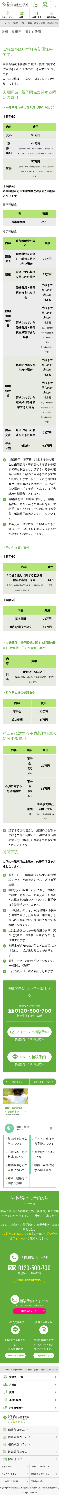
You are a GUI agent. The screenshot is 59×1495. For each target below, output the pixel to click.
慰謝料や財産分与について (17, 1141)
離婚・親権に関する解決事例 (44, 1167)
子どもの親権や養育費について (44, 1141)
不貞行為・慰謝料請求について (17, 1154)
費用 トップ (17, 1081)
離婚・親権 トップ (42, 1081)
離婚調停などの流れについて (17, 1167)
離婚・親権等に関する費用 (17, 1181)
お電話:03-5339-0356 (17, 1233)
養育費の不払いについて (44, 1154)
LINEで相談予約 (33, 1057)
